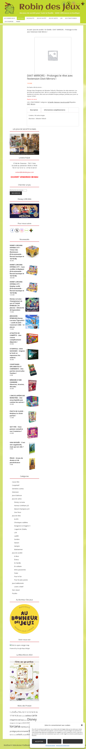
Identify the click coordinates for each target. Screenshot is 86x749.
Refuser (54, 741)
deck (25, 720)
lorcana (15, 726)
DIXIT (28, 104)
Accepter (39, 741)
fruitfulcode (26, 745)
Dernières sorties (18, 489)
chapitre (13, 719)
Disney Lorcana (19, 502)
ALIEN (16, 519)
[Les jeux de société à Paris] (42, 8)
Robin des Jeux (17, 745)
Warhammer (18, 549)
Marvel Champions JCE (21, 509)
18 (13, 715)
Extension (57, 102)
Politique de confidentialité (62, 745)
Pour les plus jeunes (21, 580)
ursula (24, 735)
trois (14, 734)
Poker (16, 573)
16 (37, 712)
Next (36, 133)
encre (24, 723)
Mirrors (33, 104)
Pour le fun (18, 576)
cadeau (28, 715)
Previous (12, 133)
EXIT (28, 723)
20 (17, 715)
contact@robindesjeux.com (24, 172)
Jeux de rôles (16, 516)
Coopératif (15, 485)
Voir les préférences (73, 741)
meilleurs (24, 727)
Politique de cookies (50, 745)
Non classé (16, 590)
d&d (22, 720)
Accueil (29, 30)
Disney (32, 719)
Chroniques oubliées (21, 522)
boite (23, 716)
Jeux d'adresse (17, 495)
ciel (19, 719)
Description (34, 110)
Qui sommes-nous (9, 18)
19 (15, 715)
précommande (22, 731)
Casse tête (15, 482)
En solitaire (18, 566)
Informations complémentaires (54, 110)
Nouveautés (30, 18)
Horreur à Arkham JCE (21, 506)
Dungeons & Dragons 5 (22, 526)
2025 (20, 716)
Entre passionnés (20, 570)
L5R (15, 533)
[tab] (34, 110)
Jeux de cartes (53, 18)
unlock (19, 734)
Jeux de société (41, 18)
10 (23, 712)
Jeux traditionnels (71, 18)
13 (30, 712)
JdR (61, 18)
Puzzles (14, 593)
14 (32, 712)
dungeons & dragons (16, 723)
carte (34, 715)
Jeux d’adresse (9, 21)
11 (25, 712)
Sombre (17, 539)
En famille (48, 30)
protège (13, 731)
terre (11, 735)
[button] (82, 725)
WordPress (7, 745)
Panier (18, 21)
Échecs (16, 560)
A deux (16, 556)
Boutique (21, 18)
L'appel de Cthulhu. (20, 529)
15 (34, 712)
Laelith (16, 536)
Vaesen (16, 543)
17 (11, 715)
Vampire (17, 546)
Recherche (16, 193)
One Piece (17, 512)
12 (28, 712)
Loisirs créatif (18, 587)
